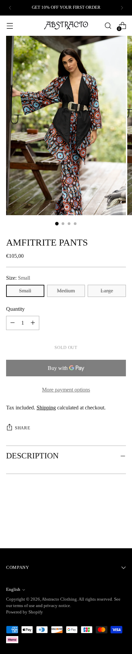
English (13, 589)
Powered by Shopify (24, 612)
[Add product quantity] (12, 323)
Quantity (15, 309)
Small (25, 291)
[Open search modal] (108, 25)
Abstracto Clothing (59, 599)
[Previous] (10, 8)
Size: (18, 278)
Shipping (46, 407)
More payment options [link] (66, 390)
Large (107, 291)
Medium (66, 291)
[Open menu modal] (10, 25)
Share (22, 428)
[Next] (121, 8)
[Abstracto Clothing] (66, 25)
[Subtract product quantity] (33, 323)
